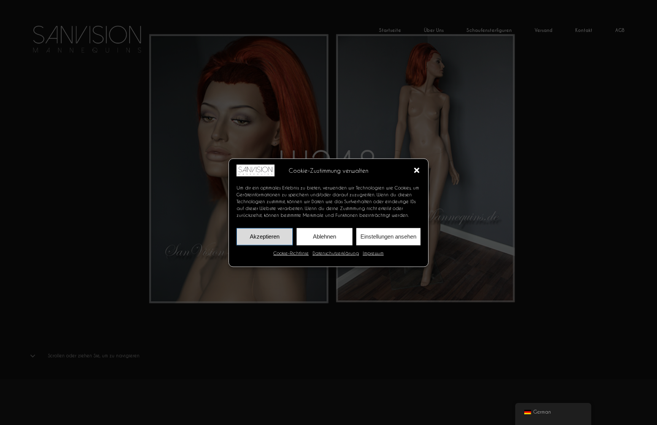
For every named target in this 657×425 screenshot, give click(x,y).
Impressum (373, 252)
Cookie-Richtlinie (291, 252)
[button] (417, 170)
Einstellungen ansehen (388, 236)
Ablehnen (324, 236)
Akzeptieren (264, 236)
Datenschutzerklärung (336, 252)
